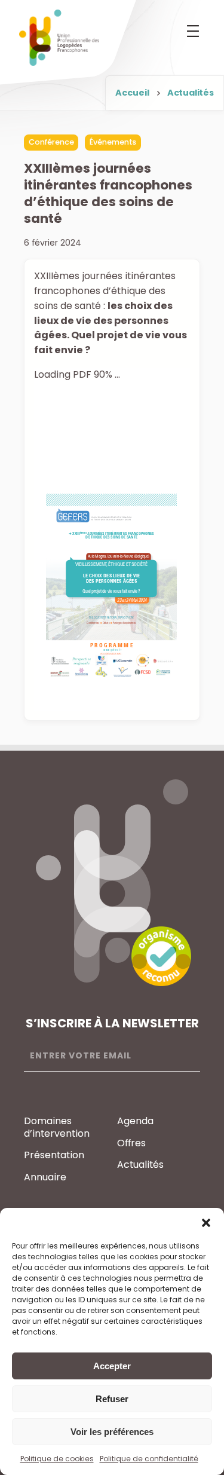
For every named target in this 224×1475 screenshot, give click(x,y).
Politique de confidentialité (149, 1458)
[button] (206, 1223)
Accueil (132, 93)
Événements (113, 142)
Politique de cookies (57, 1458)
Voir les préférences (112, 1432)
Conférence (51, 142)
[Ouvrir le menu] (193, 31)
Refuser (112, 1399)
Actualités (190, 93)
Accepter (112, 1366)
